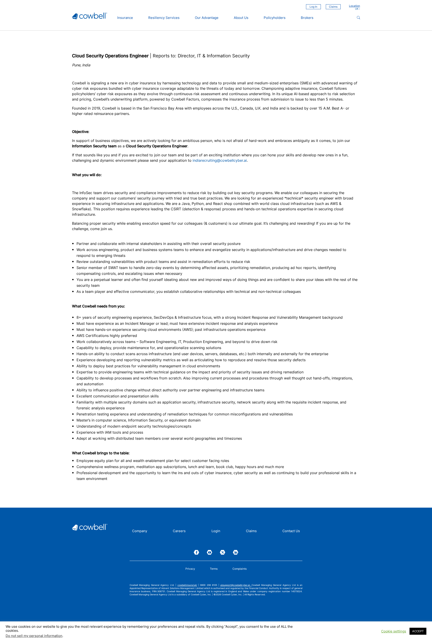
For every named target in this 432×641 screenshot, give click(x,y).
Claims (333, 6)
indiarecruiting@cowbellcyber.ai (220, 160)
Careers (179, 531)
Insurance (125, 18)
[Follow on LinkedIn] (235, 552)
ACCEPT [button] (418, 631)
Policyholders (275, 18)
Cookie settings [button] (393, 631)
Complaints (239, 568)
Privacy (190, 568)
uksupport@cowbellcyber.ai (235, 585)
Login (216, 531)
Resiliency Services (164, 18)
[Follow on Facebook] (196, 552)
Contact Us (291, 531)
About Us (241, 18)
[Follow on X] (222, 552)
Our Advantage (206, 18)
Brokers (307, 18)
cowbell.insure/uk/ (187, 585)
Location (354, 5)
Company (139, 531)
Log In (313, 6)
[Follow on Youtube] (209, 552)
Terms (214, 568)
